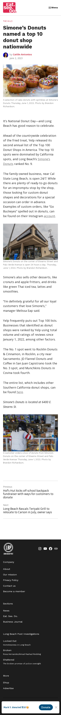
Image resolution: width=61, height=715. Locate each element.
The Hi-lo (8, 21)
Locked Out (17, 643)
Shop (6, 682)
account (49, 216)
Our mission (10, 574)
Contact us (9, 585)
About (6, 569)
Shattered (22, 661)
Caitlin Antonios (22, 54)
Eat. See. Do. (10, 616)
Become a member (14, 591)
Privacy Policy (10, 580)
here (20, 392)
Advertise (8, 688)
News (6, 610)
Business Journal (12, 621)
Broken (22, 652)
